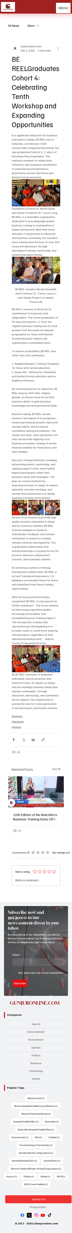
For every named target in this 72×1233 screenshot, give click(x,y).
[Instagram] (36, 1215)
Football (55, 1137)
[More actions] (57, 48)
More (31, 26)
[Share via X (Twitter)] (23, 740)
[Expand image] (19, 507)
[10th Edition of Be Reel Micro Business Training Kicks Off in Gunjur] (36, 791)
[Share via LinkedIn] (33, 740)
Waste (47, 1176)
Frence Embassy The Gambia (37, 1145)
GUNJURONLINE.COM (35, 1003)
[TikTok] (49, 1215)
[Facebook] (22, 1215)
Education (18, 721)
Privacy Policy (38, 1207)
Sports (36, 1024)
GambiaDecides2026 (26, 1160)
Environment (35, 1039)
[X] (29, 1215)
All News (13, 26)
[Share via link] (43, 740)
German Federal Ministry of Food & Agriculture (37, 1168)
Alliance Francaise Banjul (37, 1113)
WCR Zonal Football (37, 1184)
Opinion (36, 1047)
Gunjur (13, 1176)
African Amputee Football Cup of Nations (37, 1105)
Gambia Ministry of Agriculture (37, 1152)
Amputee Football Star (27, 1121)
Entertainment (36, 1031)
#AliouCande (37, 1098)
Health (36, 1078)
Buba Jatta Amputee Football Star (37, 1129)
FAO (40, 1137)
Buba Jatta (53, 1121)
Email (17, 954)
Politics (36, 1055)
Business (17, 716)
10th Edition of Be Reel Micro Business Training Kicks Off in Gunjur (35, 816)
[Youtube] (42, 1215)
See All (56, 769)
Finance (16, 727)
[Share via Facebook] (14, 740)
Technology (36, 1071)
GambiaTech (53, 1160)
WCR (62, 1176)
